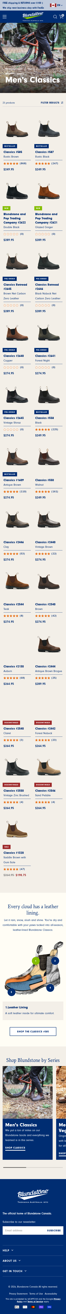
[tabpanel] (33, 1011)
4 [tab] (50, 988)
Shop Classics (15, 1148)
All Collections (14, 69)
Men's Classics (37, 69)
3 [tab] (11, 992)
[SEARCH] (55, 17)
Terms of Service (35, 1301)
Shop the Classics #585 (33, 1031)
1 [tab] (35, 961)
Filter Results (50, 103)
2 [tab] (55, 961)
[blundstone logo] (32, 16)
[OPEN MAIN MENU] (5, 17)
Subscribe (54, 1230)
